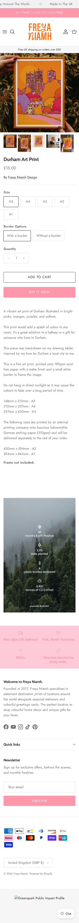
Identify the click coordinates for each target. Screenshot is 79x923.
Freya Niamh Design (22, 177)
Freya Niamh (21, 874)
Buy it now (39, 292)
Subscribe (39, 801)
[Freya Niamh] (39, 32)
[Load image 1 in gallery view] (39, 92)
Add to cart (39, 277)
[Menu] (5, 32)
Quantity (10, 249)
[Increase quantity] (25, 258)
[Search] (14, 32)
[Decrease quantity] (7, 258)
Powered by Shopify (40, 874)
